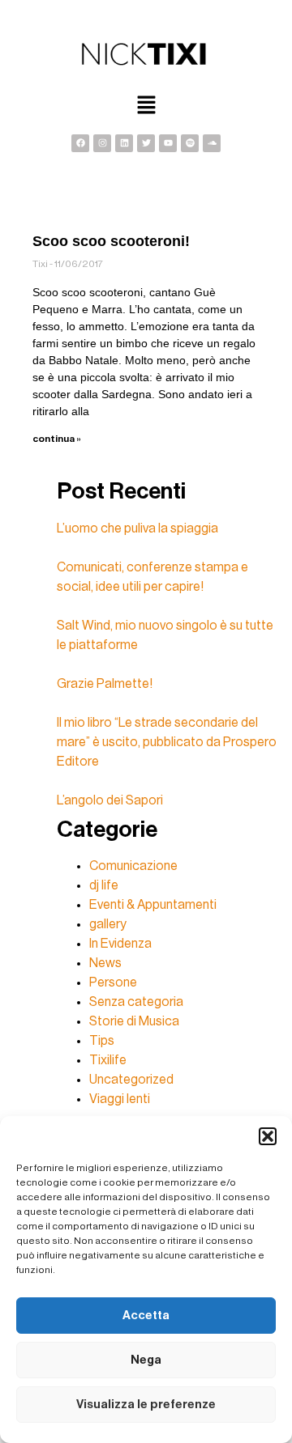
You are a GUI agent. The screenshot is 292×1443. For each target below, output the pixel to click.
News (105, 963)
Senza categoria (136, 1001)
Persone (113, 982)
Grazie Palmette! (104, 683)
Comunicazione (133, 865)
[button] (268, 1136)
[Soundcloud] (212, 143)
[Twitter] (146, 143)
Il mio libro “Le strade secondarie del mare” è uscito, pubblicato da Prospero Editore (167, 742)
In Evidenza (120, 943)
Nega (146, 1360)
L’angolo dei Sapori (110, 800)
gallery (108, 924)
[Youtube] (168, 143)
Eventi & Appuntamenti (153, 904)
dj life (103, 885)
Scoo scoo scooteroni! (111, 241)
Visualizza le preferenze (146, 1404)
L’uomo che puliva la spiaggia (137, 528)
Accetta (146, 1315)
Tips (101, 1040)
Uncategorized (131, 1079)
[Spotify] (190, 143)
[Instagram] (102, 143)
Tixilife (108, 1060)
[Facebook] (80, 143)
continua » (56, 439)
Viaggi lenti (119, 1099)
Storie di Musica (134, 1021)
